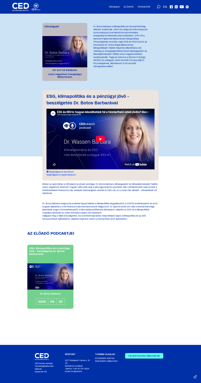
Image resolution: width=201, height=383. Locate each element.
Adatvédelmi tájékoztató (106, 361)
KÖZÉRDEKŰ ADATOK (105, 358)
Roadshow (144, 7)
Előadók (129, 7)
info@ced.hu (76, 371)
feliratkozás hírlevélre (144, 355)
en (165, 6)
